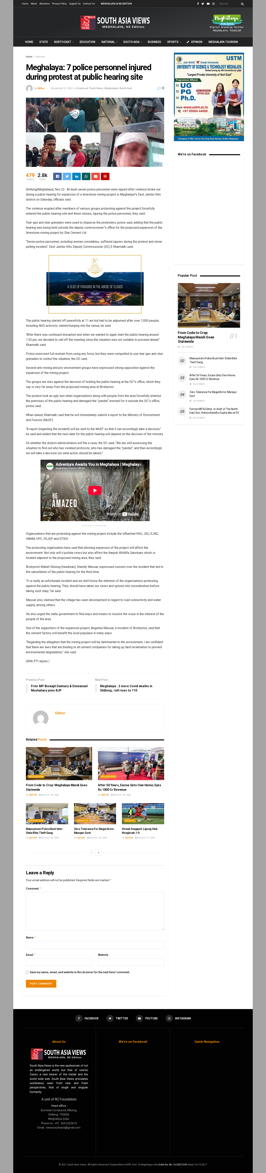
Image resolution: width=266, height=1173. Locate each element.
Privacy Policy (59, 3)
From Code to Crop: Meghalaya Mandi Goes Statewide (196, 337)
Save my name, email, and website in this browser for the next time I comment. (80, 972)
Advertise (44, 3)
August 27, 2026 (146, 838)
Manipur (82, 820)
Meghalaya (111, 88)
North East (62, 41)
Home (25, 3)
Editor (41, 88)
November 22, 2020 (62, 88)
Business (154, 41)
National (108, 41)
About (34, 3)
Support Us (75, 3)
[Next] (98, 852)
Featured (40, 56)
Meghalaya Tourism (223, 41)
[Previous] (92, 852)
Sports (172, 41)
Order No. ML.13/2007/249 (172, 1164)
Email (31, 955)
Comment (33, 888)
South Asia (131, 41)
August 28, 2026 (50, 795)
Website (103, 954)
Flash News (96, 88)
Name (31, 937)
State (43, 41)
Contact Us (89, 3)
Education (87, 41)
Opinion (196, 41)
